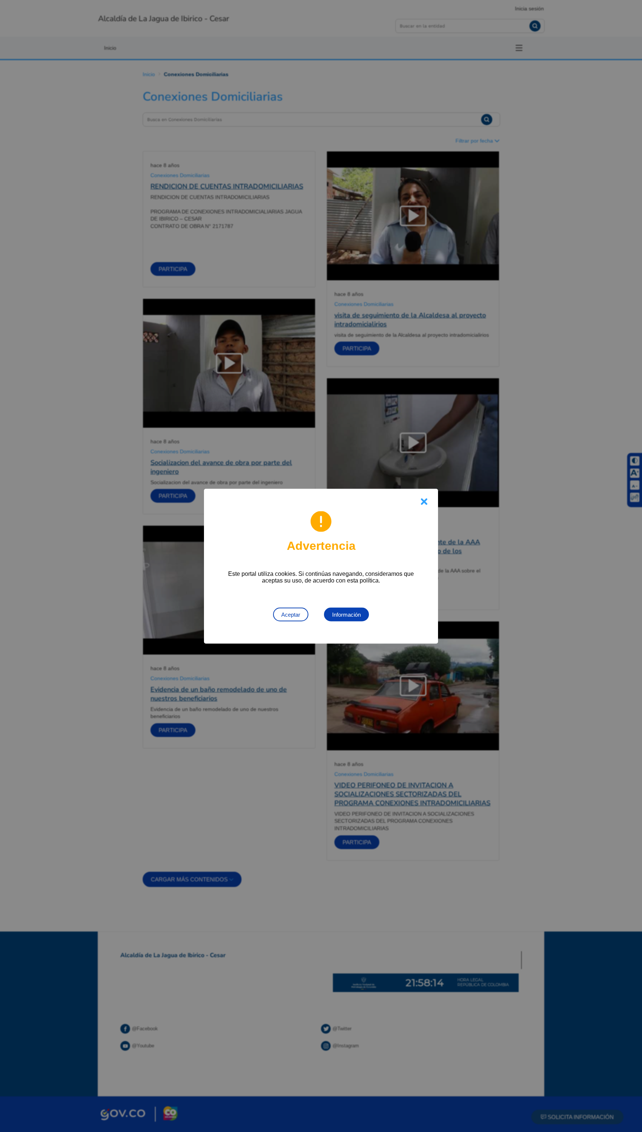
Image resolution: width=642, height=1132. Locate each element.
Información (346, 614)
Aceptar (290, 614)
